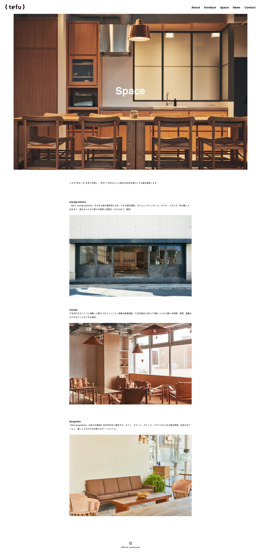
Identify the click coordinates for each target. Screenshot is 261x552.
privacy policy (135, 547)
